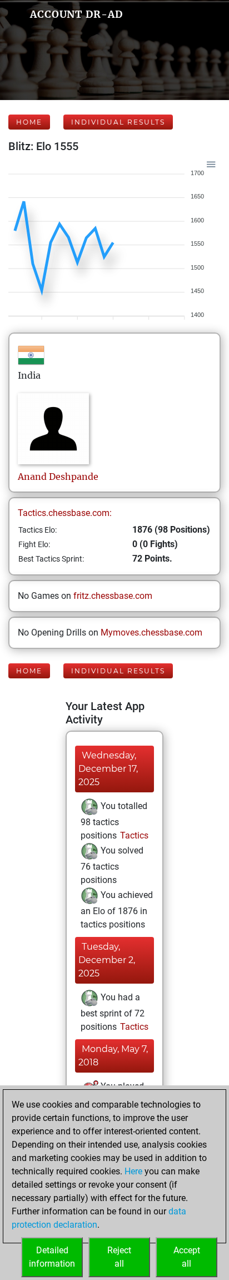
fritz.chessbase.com (112, 596)
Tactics (133, 835)
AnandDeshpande (58, 476)
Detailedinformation (52, 1257)
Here (133, 1171)
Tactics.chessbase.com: (65, 513)
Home (29, 122)
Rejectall (119, 1257)
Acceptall (186, 1257)
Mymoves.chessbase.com (151, 632)
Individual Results (118, 122)
